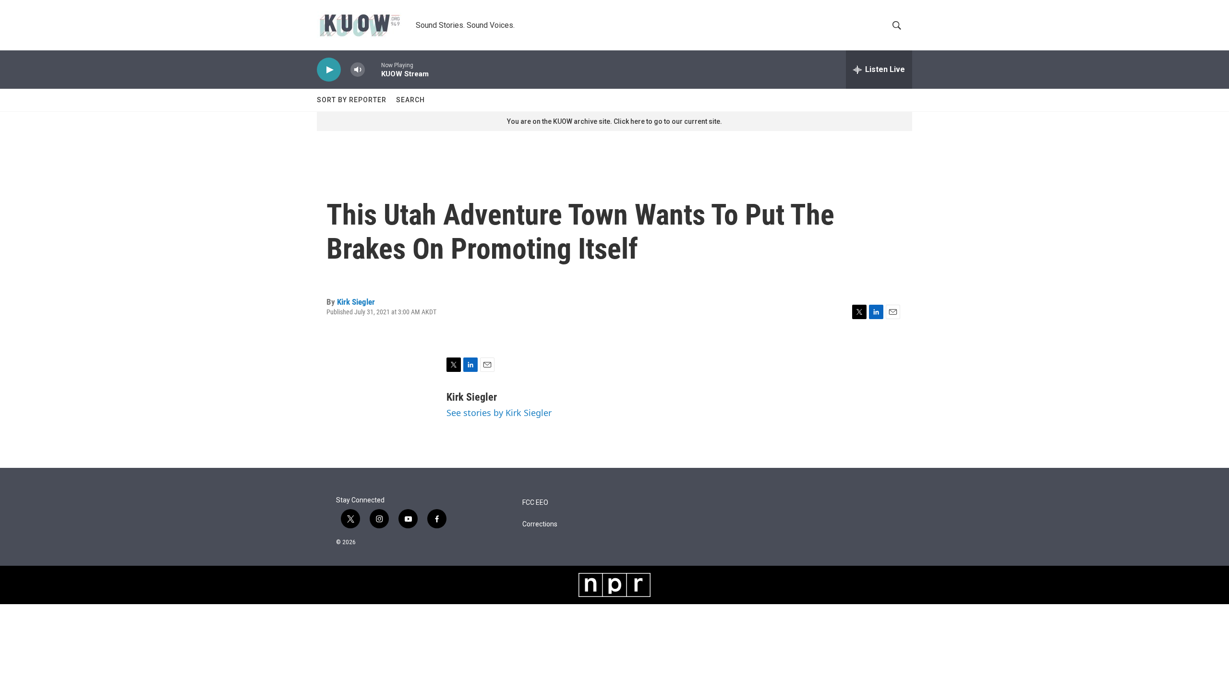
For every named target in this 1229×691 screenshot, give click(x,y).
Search (410, 100)
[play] (329, 69)
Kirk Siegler (356, 302)
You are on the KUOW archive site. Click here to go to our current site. (614, 121)
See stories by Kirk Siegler (499, 412)
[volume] (357, 70)
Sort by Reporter (351, 100)
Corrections (539, 524)
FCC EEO (535, 502)
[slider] (373, 69)
